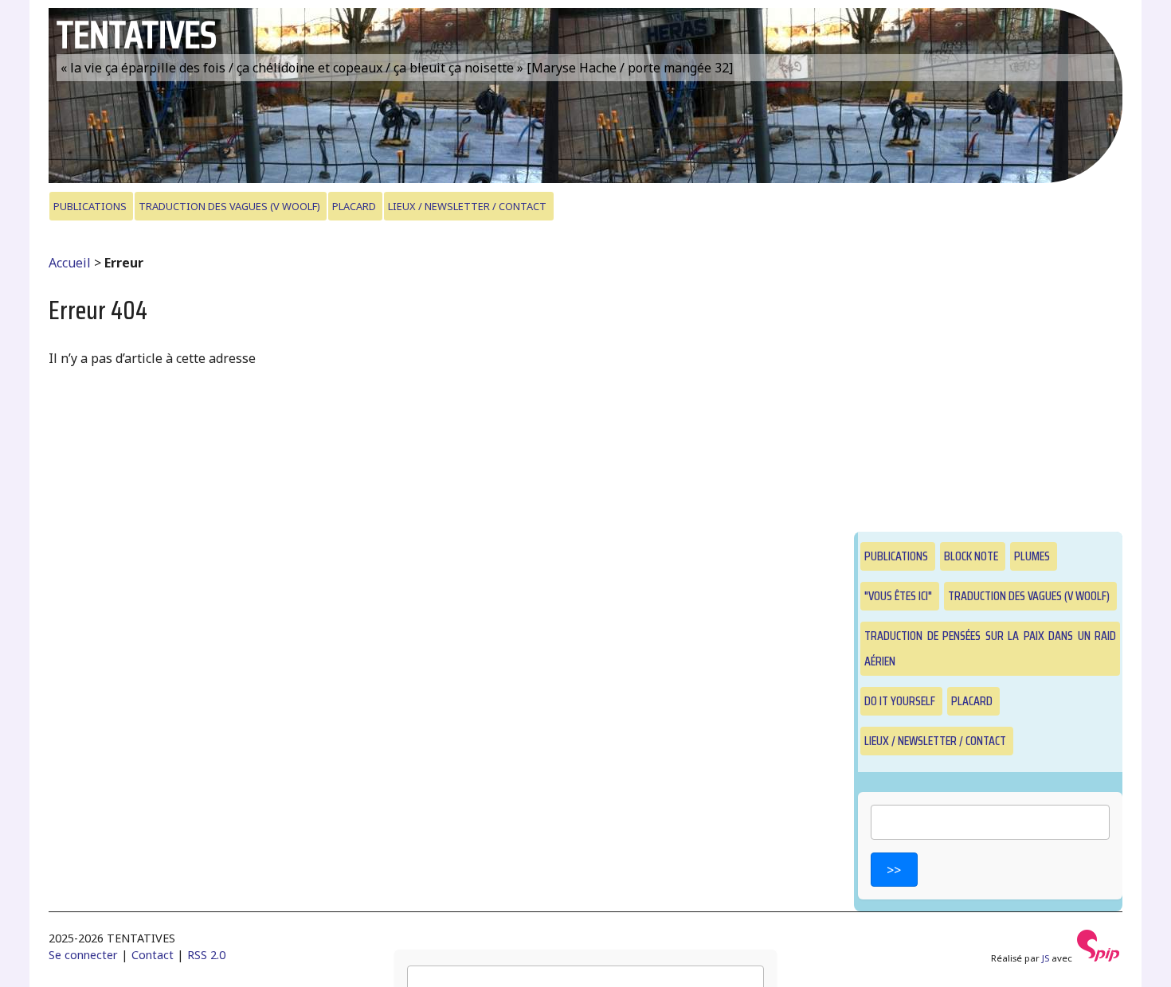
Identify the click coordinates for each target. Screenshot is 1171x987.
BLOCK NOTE (971, 556)
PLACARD (354, 206)
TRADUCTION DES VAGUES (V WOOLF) (229, 206)
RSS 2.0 (206, 954)
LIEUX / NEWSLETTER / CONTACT (467, 206)
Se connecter (83, 954)
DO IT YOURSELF (899, 701)
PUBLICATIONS (90, 206)
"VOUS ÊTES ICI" (898, 596)
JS (1045, 958)
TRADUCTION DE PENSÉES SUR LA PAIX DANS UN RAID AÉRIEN (990, 648)
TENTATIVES (137, 34)
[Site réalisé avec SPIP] (1098, 958)
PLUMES (1032, 556)
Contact (152, 954)
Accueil (70, 262)
